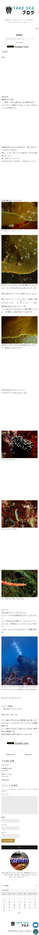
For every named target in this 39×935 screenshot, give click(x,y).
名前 (3, 817)
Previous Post (10, 754)
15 (35, 902)
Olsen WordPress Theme (15, 931)
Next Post (28, 754)
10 (9, 902)
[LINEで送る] (19, 46)
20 (24, 905)
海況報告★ (19, 35)
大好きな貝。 (5, 780)
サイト (4, 832)
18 (14, 905)
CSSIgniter (28, 931)
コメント (5, 794)
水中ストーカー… (7, 774)
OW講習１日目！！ (7, 768)
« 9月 (19, 913)
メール (4, 825)
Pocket (26, 46)
